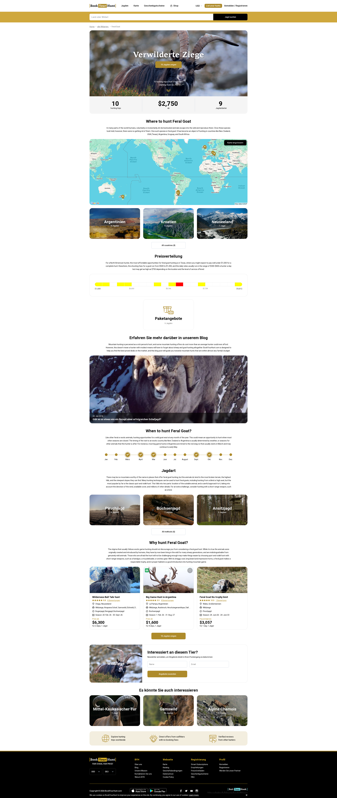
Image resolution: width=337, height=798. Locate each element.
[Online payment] (147, 570)
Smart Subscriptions (199, 764)
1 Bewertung (221, 600)
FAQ (192, 777)
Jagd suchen (230, 17)
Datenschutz (168, 774)
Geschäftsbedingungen (172, 771)
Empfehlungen (197, 767)
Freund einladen (197, 771)
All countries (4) (168, 245)
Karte (165, 764)
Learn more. (194, 795)
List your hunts (213, 5)
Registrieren (241, 5)
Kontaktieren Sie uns (143, 774)
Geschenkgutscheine (199, 774)
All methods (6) (168, 532)
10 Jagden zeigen (168, 65)
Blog (136, 767)
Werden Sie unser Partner (230, 771)
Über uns (138, 764)
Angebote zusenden (167, 674)
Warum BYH (140, 777)
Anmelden (229, 5)
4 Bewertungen (167, 600)
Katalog (166, 767)
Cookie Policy (168, 777)
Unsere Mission (141, 771)
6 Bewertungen (113, 600)
